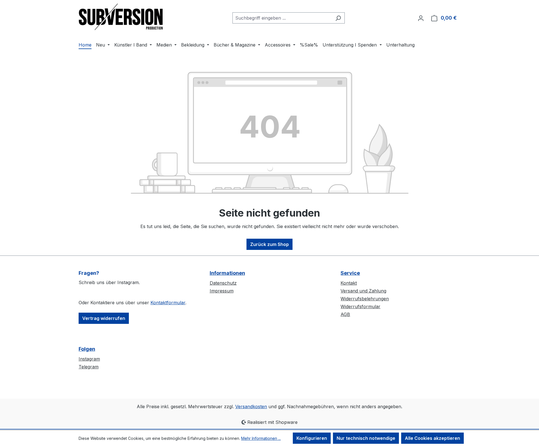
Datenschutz (223, 283)
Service (350, 273)
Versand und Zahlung (363, 291)
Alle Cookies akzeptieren (432, 438)
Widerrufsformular (360, 306)
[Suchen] (338, 18)
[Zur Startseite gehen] (121, 16)
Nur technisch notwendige (366, 438)
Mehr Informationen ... (261, 438)
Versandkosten (251, 406)
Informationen (227, 273)
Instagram (89, 359)
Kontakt (349, 283)
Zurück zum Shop (269, 244)
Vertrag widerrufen (103, 318)
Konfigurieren (311, 438)
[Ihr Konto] (421, 18)
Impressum (222, 291)
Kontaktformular (167, 302)
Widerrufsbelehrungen (365, 298)
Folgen (87, 349)
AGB (345, 314)
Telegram (89, 367)
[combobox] (282, 18)
